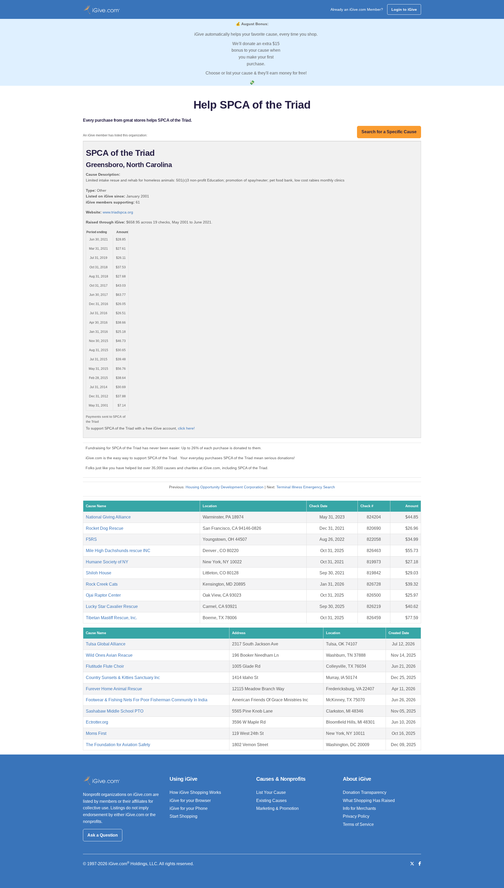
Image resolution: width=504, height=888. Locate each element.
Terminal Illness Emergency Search (305, 487)
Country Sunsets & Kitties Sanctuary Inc (123, 677)
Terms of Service (358, 824)
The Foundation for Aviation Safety (118, 744)
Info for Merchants (359, 808)
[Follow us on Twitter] (412, 864)
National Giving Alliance (108, 517)
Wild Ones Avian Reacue (109, 655)
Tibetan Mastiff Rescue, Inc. (111, 618)
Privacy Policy (356, 816)
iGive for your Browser (190, 800)
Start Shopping (183, 816)
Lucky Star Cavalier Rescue (112, 606)
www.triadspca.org (118, 212)
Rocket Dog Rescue (104, 528)
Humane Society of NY (107, 562)
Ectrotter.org (97, 722)
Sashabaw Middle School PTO (114, 711)
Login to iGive (404, 9)
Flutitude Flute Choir (105, 666)
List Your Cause (271, 792)
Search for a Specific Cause (389, 132)
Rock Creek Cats (102, 584)
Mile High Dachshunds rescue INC (118, 550)
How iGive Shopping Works (195, 792)
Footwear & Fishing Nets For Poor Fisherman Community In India (146, 700)
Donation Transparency (364, 792)
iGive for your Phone (189, 808)
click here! (186, 428)
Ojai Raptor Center (103, 595)
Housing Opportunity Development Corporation (225, 487)
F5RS (91, 539)
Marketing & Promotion (277, 808)
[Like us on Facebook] (419, 864)
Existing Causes (271, 800)
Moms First (96, 733)
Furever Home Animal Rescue (114, 689)
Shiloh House (98, 573)
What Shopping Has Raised (369, 800)
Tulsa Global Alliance (105, 644)
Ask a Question (102, 835)
